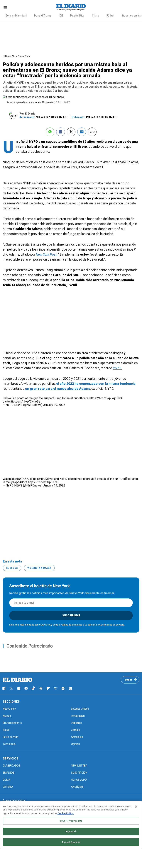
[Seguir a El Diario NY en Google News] (41, 688)
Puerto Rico (77, 15)
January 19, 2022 (54, 405)
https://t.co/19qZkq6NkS (105, 398)
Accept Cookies (71, 842)
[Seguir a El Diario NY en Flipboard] (48, 688)
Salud (6, 729)
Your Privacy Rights (71, 820)
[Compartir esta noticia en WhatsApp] (50, 132)
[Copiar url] (92, 132)
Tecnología (9, 743)
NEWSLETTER (79, 765)
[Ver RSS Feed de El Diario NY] (70, 688)
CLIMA (6, 779)
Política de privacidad (71, 624)
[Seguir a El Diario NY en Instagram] (18, 688)
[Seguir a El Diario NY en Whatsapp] (63, 688)
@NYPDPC (22, 479)
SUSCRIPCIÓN (79, 772)
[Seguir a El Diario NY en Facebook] (4, 688)
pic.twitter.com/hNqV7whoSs (21, 401)
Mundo (7, 715)
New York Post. (47, 254)
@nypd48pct (19, 482)
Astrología (77, 736)
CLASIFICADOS (11, 765)
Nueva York (24, 56)
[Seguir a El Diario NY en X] (11, 688)
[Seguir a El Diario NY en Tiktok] (33, 688)
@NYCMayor (45, 479)
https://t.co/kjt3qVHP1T (43, 482)
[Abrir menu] (5, 7)
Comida (75, 729)
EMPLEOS (8, 772)
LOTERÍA (8, 786)
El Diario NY (9, 56)
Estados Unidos (80, 708)
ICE (61, 15)
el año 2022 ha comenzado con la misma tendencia (96, 383)
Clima (95, 15)
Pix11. (117, 368)
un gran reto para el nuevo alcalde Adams (57, 388)
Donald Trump (43, 15)
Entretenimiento (12, 722)
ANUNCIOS (77, 786)
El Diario (30, 113)
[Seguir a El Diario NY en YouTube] (26, 688)
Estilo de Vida (10, 736)
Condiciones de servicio (111, 624)
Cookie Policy (66, 813)
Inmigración (78, 715)
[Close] (136, 806)
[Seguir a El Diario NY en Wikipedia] (55, 688)
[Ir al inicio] (17, 679)
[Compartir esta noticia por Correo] (81, 132)
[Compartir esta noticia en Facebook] (60, 132)
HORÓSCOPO (79, 779)
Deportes (76, 722)
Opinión (75, 743)
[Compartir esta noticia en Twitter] (71, 132)
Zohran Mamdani (16, 15)
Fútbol (110, 15)
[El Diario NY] (71, 7)
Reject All (71, 831)
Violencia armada (39, 568)
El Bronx (12, 568)
